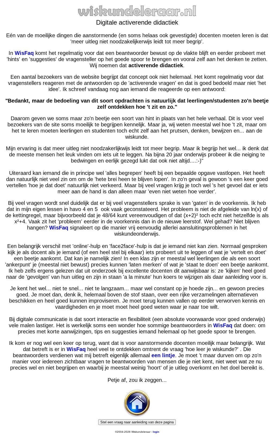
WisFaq (24, 53)
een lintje (163, 355)
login (156, 431)
